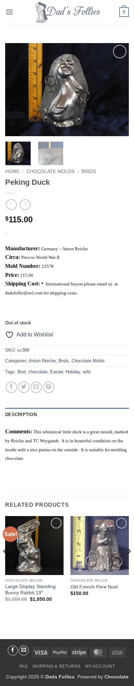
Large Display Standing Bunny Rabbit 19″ (30, 589)
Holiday (73, 371)
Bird (21, 371)
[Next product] (11, 204)
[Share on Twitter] (24, 387)
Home (12, 171)
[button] (9, 11)
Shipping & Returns (56, 666)
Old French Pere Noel (94, 586)
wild (86, 371)
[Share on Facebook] (11, 387)
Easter (56, 371)
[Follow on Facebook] (13, 650)
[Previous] (16, 89)
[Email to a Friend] (36, 387)
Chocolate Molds (50, 171)
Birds (88, 171)
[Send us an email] (24, 650)
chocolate (37, 371)
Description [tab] (21, 414)
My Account (100, 666)
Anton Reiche (42, 360)
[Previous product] (25, 204)
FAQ (23, 666)
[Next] (118, 89)
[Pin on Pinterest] (48, 387)
